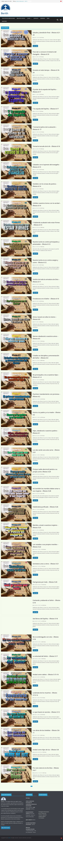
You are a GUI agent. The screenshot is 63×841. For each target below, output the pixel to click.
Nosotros (4, 21)
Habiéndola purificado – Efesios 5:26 (45, 507)
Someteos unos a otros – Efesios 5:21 (46, 564)
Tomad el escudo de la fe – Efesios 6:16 (46, 146)
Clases (28, 18)
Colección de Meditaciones (8, 18)
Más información (6, 827)
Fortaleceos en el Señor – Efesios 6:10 (46, 299)
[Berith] (3, 798)
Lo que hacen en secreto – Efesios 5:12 (46, 712)
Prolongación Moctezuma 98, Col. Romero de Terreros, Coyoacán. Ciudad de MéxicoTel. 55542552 (44, 815)
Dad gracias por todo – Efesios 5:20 (45, 582)
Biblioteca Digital (21, 18)
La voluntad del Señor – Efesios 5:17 (45, 656)
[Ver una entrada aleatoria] (60, 19)
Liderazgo (42, 18)
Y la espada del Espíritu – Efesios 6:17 (46, 109)
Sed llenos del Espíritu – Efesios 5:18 (45, 619)
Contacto (36, 18)
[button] (31, 18)
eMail (48, 18)
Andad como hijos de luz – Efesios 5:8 (46, 750)
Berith (4, 13)
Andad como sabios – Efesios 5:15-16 (46, 674)
